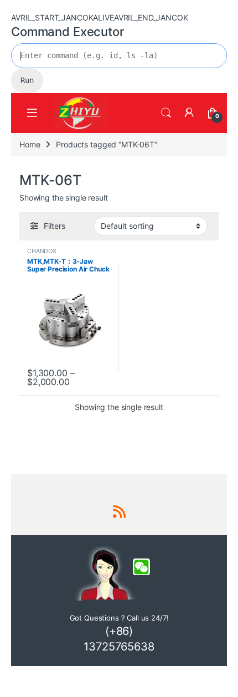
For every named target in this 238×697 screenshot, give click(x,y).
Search (166, 113)
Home (29, 144)
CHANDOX (41, 251)
